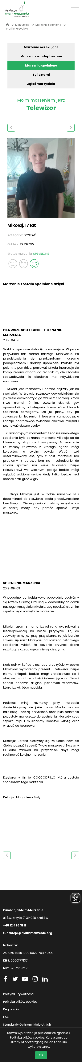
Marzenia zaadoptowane (41, 56)
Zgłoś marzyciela (41, 84)
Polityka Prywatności (18, 994)
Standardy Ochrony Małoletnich (27, 1024)
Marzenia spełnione (41, 65)
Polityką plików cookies (27, 1037)
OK (41, 1055)
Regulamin (11, 1009)
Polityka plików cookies (20, 1001)
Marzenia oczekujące (41, 47)
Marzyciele (22, 25)
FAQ (6, 1017)
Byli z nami (41, 74)
